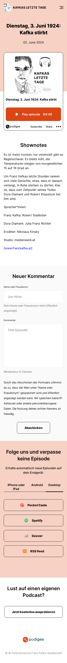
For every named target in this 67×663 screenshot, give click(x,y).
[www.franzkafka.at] (18, 248)
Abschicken (33, 428)
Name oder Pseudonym (16, 286)
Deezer (37, 536)
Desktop (54, 485)
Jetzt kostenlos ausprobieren (33, 612)
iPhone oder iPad (16, 487)
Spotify (37, 520)
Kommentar (10, 320)
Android (37, 485)
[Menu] (61, 7)
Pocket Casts (37, 505)
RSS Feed (37, 551)
